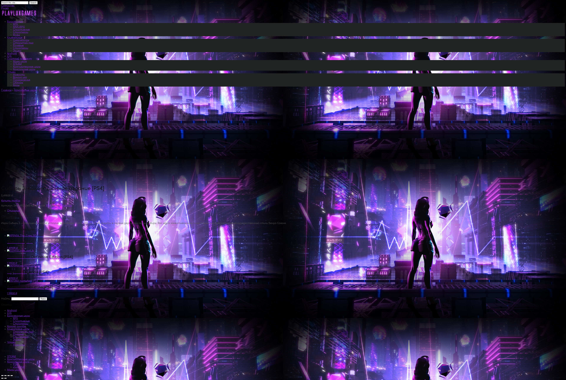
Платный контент (19, 58)
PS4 (41, 90)
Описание (13, 210)
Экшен (17, 50)
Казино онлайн (16, 326)
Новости (19, 74)
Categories (7, 5)
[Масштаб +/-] (11, 375)
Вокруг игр (20, 77)
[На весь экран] (8, 375)
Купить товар (10, 200)
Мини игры (20, 61)
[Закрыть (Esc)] (2, 375)
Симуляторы (21, 40)
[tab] (286, 210)
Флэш (16, 35)
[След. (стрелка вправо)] (5, 378)
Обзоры (18, 82)
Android (12, 53)
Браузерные (15, 21)
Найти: (6, 298)
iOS (9, 56)
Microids (67, 205)
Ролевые (18, 45)
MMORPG (19, 27)
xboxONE (19, 367)
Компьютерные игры (26, 66)
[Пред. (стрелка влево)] (2, 378)
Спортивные (21, 29)
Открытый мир (23, 43)
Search (33, 3)
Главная (6, 90)
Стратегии (20, 32)
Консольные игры (24, 69)
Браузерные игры (18, 315)
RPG (15, 24)
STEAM (17, 64)
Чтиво (11, 72)
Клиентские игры (18, 329)
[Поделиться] (5, 375)
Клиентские (14, 37)
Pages (5, 8)
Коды (16, 85)
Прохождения (21, 80)
